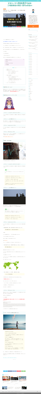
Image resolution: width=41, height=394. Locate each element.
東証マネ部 (5, 240)
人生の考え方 (30, 83)
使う (29, 86)
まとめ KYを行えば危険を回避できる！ (11, 82)
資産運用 (30, 99)
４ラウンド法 (7, 357)
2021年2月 (33, 69)
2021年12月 (33, 59)
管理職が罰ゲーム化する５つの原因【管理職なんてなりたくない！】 (33, 37)
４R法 (4, 357)
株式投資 (15, 357)
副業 (29, 88)
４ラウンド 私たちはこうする (11, 73)
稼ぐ (29, 96)
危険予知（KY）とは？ (9, 69)
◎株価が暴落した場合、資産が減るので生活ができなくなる (14, 78)
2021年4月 (33, 66)
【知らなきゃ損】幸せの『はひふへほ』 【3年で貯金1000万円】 (33, 40)
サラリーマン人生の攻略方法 (32, 48)
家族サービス (30, 91)
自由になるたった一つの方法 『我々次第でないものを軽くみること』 (33, 46)
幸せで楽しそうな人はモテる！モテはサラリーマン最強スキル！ (33, 43)
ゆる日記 (30, 81)
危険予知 (11, 357)
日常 (13, 357)
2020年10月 (33, 74)
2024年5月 (33, 56)
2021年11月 (33, 61)
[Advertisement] (14, 33)
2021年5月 (33, 64)
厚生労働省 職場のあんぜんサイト (9, 136)
